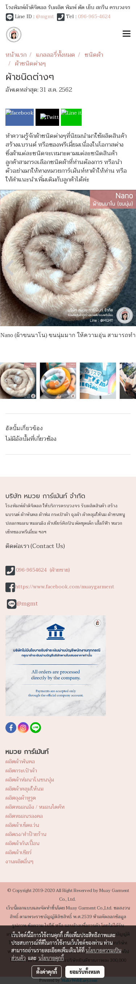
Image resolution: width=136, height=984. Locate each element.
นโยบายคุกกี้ (51, 958)
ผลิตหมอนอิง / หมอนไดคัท (35, 807)
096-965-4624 (94, 16)
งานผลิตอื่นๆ (19, 861)
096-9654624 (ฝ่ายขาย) (43, 570)
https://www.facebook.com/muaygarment (64, 587)
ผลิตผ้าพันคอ (20, 761)
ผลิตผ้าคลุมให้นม (24, 789)
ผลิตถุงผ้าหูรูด (20, 798)
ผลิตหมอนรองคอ (24, 816)
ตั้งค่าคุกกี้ (46, 971)
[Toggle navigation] (127, 35)
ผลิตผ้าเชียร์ (18, 852)
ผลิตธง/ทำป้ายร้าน (25, 834)
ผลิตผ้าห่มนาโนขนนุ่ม (29, 780)
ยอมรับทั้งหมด (85, 971)
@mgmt (45, 16)
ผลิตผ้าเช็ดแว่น (22, 825)
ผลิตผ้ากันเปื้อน (22, 843)
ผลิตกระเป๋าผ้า (21, 771)
